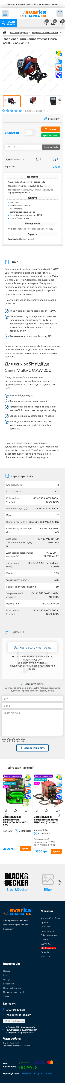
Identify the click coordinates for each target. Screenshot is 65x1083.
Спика (56, 166)
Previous (5, 101)
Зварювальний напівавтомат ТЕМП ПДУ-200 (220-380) (46, 819)
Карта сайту (9, 929)
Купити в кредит (51, 135)
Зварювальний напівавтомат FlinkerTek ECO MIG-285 (15, 821)
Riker (48, 889)
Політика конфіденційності (16, 924)
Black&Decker (17, 889)
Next (59, 101)
